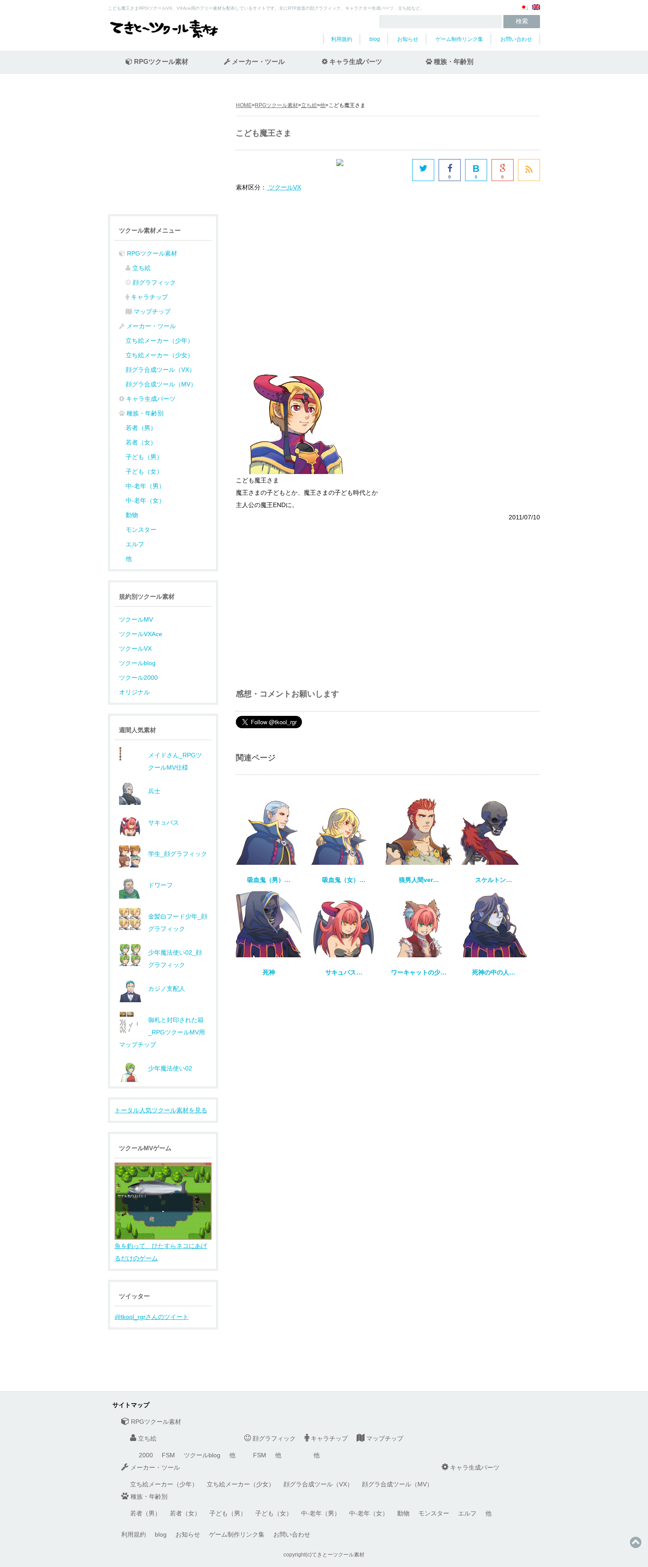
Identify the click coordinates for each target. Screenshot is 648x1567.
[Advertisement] (310, 268)
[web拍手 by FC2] (372, 170)
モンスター (141, 529)
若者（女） (141, 442)
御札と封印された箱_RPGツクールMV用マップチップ (162, 1032)
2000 (146, 1455)
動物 (132, 515)
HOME (244, 105)
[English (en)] (536, 10)
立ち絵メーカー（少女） (160, 355)
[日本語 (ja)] (524, 10)
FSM (168, 1455)
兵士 (154, 791)
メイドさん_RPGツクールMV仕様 (175, 761)
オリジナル (134, 692)
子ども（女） (144, 471)
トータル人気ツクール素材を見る (161, 1110)
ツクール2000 (138, 677)
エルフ (135, 544)
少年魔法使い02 (170, 1068)
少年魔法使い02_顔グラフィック (175, 958)
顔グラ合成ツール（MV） (161, 384)
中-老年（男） (145, 485)
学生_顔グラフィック (177, 853)
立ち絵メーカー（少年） (160, 340)
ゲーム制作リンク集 (459, 39)
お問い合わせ (516, 39)
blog (374, 39)
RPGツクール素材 (276, 105)
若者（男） (141, 427)
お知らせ (407, 39)
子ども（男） (144, 456)
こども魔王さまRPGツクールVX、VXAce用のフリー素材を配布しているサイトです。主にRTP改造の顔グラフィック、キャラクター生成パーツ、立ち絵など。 (266, 8)
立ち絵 (309, 105)
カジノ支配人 (166, 988)
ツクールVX (135, 648)
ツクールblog (137, 663)
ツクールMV (136, 619)
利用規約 (341, 39)
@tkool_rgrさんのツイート (152, 1316)
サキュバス (163, 822)
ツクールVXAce (140, 633)
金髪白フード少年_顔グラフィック (177, 922)
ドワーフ (160, 885)
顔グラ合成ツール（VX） (160, 369)
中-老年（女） (145, 500)
